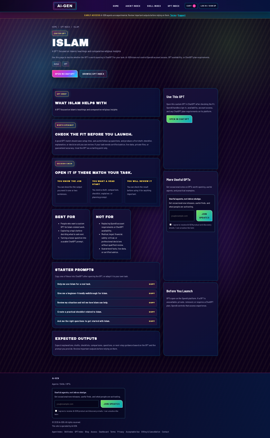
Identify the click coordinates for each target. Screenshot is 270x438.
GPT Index (174, 5)
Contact (165, 431)
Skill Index (154, 5)
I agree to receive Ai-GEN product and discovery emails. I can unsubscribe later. (190, 226)
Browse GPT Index (93, 73)
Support (181, 15)
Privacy (120, 431)
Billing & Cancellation (150, 431)
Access (94, 431)
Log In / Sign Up (208, 6)
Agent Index (133, 5)
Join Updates (204, 216)
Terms (173, 15)
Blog (87, 431)
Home (116, 5)
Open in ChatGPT (65, 73)
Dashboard (104, 431)
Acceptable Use (133, 431)
